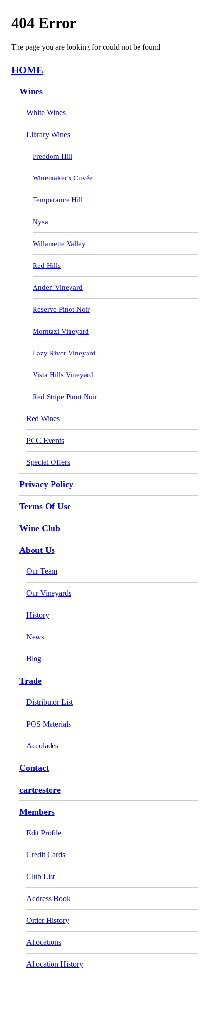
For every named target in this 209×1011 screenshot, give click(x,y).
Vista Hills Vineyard (63, 375)
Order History (47, 920)
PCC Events (45, 440)
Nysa (40, 222)
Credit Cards (45, 854)
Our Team (41, 571)
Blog (33, 658)
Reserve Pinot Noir (61, 309)
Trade (30, 681)
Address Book (48, 898)
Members (37, 811)
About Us (37, 550)
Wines (31, 91)
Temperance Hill (58, 200)
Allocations (43, 942)
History (37, 615)
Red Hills (47, 265)
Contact (34, 768)
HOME (27, 69)
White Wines (46, 112)
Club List (40, 876)
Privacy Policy (46, 484)
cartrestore (40, 790)
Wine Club (39, 528)
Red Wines (43, 418)
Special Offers (48, 462)
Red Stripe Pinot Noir (65, 397)
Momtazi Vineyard (61, 331)
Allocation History (54, 964)
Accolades (42, 745)
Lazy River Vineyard (64, 353)
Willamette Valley (59, 244)
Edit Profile (43, 832)
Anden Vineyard (58, 287)
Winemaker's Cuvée (63, 178)
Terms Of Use (45, 506)
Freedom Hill (52, 156)
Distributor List (49, 702)
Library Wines (48, 134)
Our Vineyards (48, 593)
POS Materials (48, 723)
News (35, 636)
